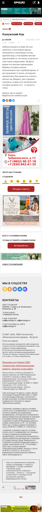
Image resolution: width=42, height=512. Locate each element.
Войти (38, 2)
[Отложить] (18, 43)
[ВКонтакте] (3, 100)
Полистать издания (10, 341)
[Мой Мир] (10, 100)
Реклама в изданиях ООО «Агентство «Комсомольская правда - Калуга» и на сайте (18, 365)
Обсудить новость (21, 189)
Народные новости (19, 19)
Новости (6, 19)
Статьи (31, 19)
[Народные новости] (34, 2)
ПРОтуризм (28, 23)
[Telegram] (13, 100)
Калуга (5, 29)
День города (16, 23)
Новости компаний (12, 264)
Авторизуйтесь (21, 245)
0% (5, 181)
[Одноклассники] (7, 100)
